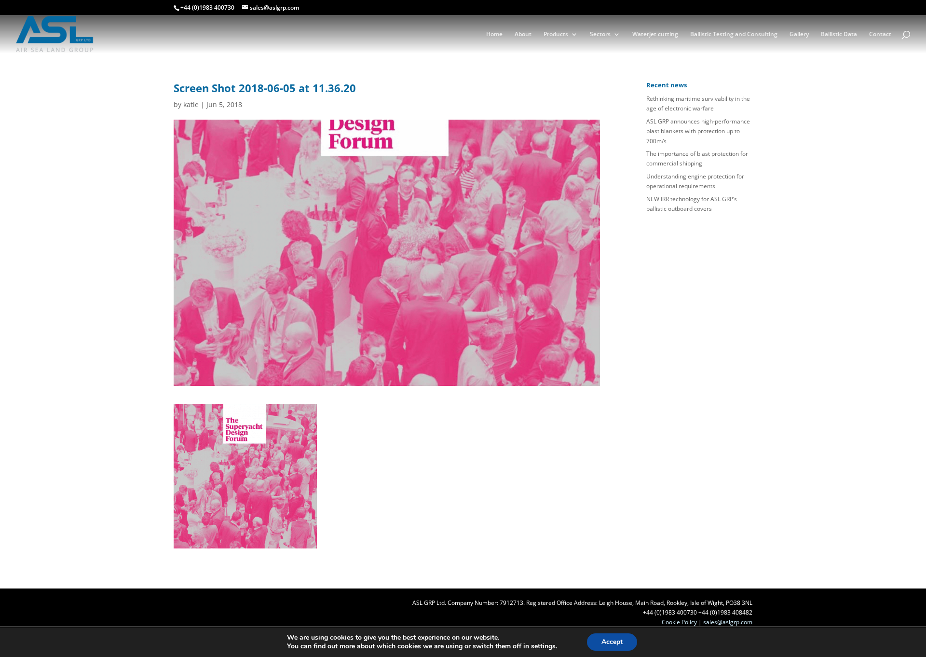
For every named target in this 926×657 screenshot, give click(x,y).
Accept (612, 641)
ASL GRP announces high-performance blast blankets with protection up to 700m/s (698, 131)
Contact (880, 34)
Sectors (600, 34)
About (523, 34)
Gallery (799, 34)
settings (543, 646)
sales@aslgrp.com (727, 622)
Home (494, 34)
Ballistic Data (839, 34)
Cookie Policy (679, 622)
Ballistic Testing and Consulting (733, 34)
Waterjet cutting (655, 34)
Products (556, 34)
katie (191, 104)
